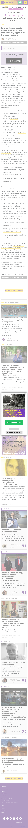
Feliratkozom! (14, 422)
